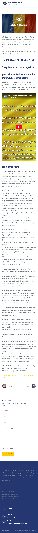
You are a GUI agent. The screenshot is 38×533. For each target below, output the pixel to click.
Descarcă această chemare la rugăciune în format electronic (17, 375)
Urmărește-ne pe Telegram (10, 499)
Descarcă (6, 378)
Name (6, 410)
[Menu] (35, 3)
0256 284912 (11, 517)
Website (6, 422)
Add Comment (8, 429)
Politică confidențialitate (10, 494)
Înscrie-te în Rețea (8, 492)
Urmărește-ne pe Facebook (10, 496)
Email (6, 416)
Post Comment (8, 453)
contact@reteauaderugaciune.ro (17, 523)
